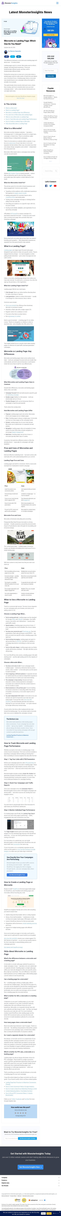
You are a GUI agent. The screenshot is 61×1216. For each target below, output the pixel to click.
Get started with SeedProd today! (13, 947)
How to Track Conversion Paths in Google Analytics (20, 1086)
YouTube (26, 1099)
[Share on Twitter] (12, 56)
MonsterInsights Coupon (28, 1195)
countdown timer (10, 197)
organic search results (20, 193)
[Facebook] (46, 186)
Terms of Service (5, 1195)
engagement (27, 500)
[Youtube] (55, 186)
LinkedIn (20, 619)
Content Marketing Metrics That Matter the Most (19, 1091)
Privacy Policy (13, 1195)
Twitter (13, 1099)
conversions (16, 844)
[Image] (50, 33)
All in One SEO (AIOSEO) (10, 938)
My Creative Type (13, 173)
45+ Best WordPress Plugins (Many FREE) (49, 111)
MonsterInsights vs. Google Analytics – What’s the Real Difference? (50, 97)
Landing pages (8, 250)
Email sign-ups (27, 631)
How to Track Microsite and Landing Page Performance (21, 119)
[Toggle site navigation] (57, 3)
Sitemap (19, 1195)
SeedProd (16, 889)
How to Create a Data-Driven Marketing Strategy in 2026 (21, 1089)
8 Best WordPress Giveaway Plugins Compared (48, 151)
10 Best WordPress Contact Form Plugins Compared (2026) (49, 124)
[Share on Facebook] (6, 56)
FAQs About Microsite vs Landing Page (16, 123)
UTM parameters (29, 763)
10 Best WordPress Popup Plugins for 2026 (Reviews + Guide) (50, 117)
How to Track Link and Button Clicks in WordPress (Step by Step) (50, 138)
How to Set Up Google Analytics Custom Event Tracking (50, 131)
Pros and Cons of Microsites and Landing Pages (19, 114)
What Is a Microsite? (11, 108)
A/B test (19, 641)
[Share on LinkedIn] (18, 56)
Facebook (19, 1099)
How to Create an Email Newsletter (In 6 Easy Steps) (50, 144)
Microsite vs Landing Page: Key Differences (18, 112)
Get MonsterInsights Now (29, 1167)
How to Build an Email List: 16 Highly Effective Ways (50, 157)
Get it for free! (20, 98)
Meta (13, 619)
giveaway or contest (14, 316)
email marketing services (30, 923)
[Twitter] (50, 186)
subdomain (12, 143)
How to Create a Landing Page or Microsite (18, 121)
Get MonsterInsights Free (17, 875)
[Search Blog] (56, 171)
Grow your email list (11, 305)
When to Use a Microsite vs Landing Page (17, 117)
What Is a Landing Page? (12, 110)
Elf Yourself (14, 213)
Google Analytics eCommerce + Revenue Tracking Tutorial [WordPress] (50, 105)
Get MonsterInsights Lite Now (27, 1138)
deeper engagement (17, 432)
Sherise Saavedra (15, 51)
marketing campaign (13, 395)
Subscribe (50, 76)
